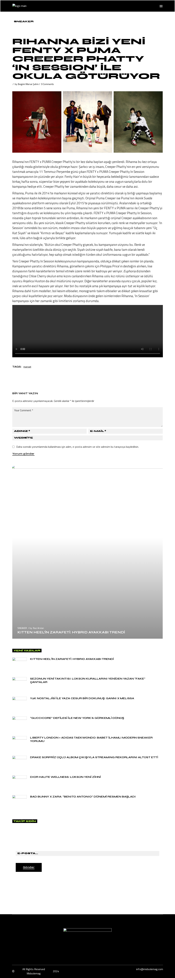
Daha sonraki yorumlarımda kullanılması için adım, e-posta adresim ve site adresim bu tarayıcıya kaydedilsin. (77, 447)
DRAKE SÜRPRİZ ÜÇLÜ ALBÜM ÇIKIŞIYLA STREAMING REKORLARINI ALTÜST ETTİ (94, 757)
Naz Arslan (38, 628)
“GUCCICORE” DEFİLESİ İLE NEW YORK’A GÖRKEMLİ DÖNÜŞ (77, 718)
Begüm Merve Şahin (28, 84)
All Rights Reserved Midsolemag (33, 971)
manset (27, 366)
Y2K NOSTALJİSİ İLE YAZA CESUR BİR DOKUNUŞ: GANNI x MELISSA (82, 698)
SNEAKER (23, 21)
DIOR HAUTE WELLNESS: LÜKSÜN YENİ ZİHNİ (65, 777)
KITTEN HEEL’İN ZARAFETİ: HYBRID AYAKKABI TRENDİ (71, 632)
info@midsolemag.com (149, 969)
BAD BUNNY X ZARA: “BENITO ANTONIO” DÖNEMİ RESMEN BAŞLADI (83, 796)
